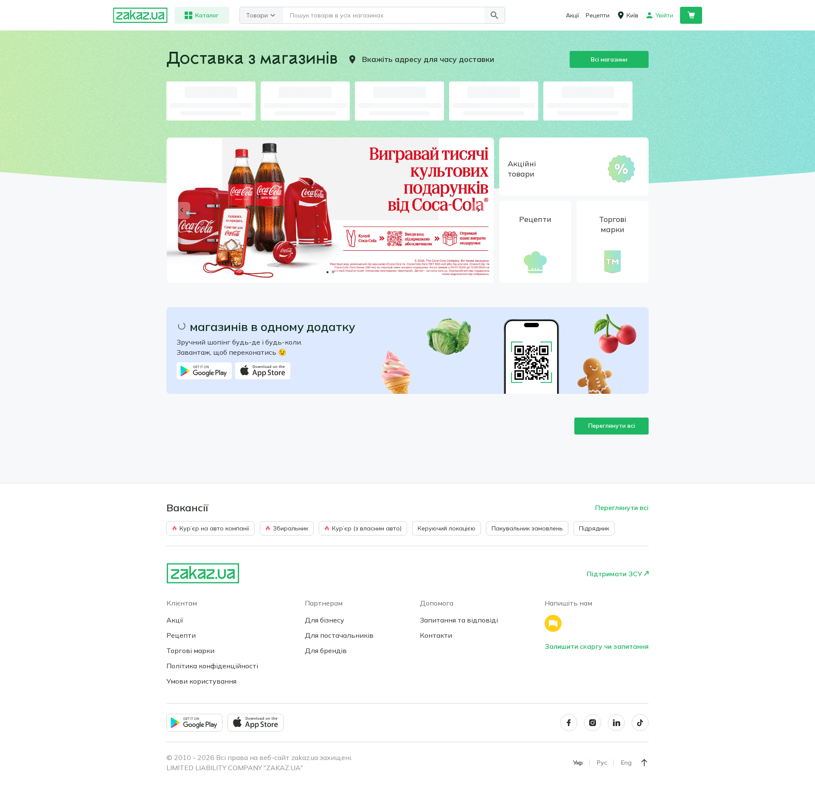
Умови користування (201, 681)
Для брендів (326, 650)
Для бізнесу (324, 620)
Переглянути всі (611, 425)
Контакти (436, 635)
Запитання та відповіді (459, 620)
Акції (174, 620)
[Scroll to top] (644, 762)
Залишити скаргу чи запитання (597, 646)
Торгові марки (190, 650)
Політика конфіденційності (212, 666)
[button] (494, 15)
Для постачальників (339, 635)
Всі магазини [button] (609, 59)
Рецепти (181, 635)
